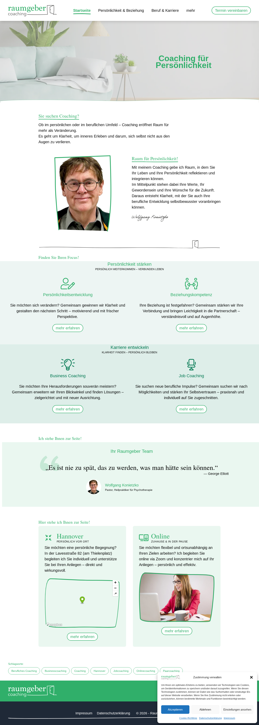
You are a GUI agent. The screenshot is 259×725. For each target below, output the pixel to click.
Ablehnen (205, 709)
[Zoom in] (115, 582)
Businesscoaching (55, 670)
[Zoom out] (115, 588)
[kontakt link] (245, 369)
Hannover (99, 670)
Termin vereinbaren (231, 10)
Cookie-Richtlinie (188, 718)
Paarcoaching (171, 670)
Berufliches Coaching (24, 670)
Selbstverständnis (205, 24)
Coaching (80, 670)
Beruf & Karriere (165, 10)
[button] (251, 677)
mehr (190, 10)
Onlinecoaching (146, 670)
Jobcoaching (121, 670)
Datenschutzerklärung (210, 718)
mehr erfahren (68, 328)
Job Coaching (166, 24)
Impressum (229, 718)
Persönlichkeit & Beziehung (121, 10)
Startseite (82, 10)
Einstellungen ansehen (237, 709)
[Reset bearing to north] (115, 593)
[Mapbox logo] (54, 625)
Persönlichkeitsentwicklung (124, 24)
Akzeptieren (175, 709)
